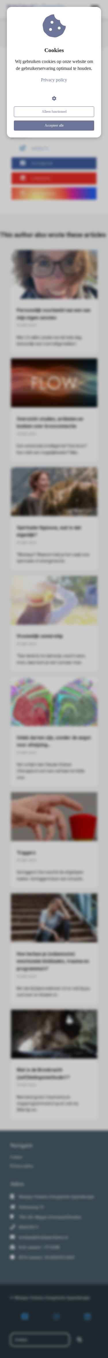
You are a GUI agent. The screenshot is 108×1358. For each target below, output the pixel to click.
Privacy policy (54, 79)
